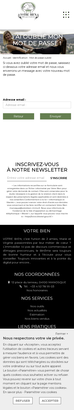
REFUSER (23, 401)
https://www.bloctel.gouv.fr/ (38, 216)
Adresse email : (14, 99)
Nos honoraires (37, 290)
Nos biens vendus (37, 318)
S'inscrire (58, 178)
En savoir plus (12, 392)
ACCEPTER (50, 401)
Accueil (7, 57)
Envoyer (55, 116)
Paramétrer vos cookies (40, 392)
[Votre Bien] (28, 11)
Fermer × (61, 334)
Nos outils (37, 306)
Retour (18, 116)
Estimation (37, 314)
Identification (20, 57)
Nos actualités (37, 310)
